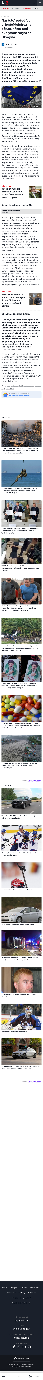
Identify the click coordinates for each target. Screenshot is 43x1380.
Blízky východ (27, 8)
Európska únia (29, 386)
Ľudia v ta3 (32, 1293)
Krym (3, 389)
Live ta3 (6, 8)
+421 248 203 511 (21, 1329)
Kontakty (21, 1293)
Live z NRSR (16, 8)
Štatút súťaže (35, 1288)
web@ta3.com (21, 1337)
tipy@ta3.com (21, 1320)
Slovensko (5, 16)
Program (14, 1288)
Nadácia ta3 (11, 1293)
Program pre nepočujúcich (21, 1298)
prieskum (38, 386)
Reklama (23, 1288)
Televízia (5, 1288)
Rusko (15, 386)
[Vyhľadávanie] (34, 3)
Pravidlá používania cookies (21, 1303)
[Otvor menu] (40, 3)
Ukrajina (10, 386)
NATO (21, 386)
